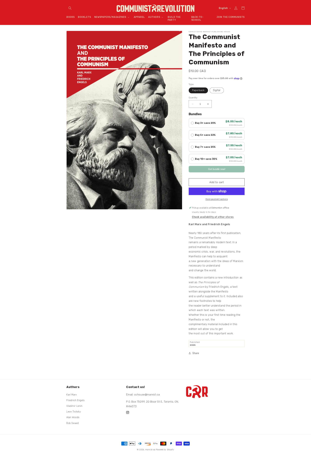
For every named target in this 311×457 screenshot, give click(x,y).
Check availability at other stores (213, 217)
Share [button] (195, 353)
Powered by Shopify (165, 450)
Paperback (198, 90)
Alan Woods (73, 417)
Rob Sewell (72, 423)
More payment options (217, 199)
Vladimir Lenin (74, 406)
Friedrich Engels (75, 400)
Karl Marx (71, 394)
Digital (216, 90)
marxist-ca (150, 450)
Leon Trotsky (73, 411)
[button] (70, 8)
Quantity (193, 97)
